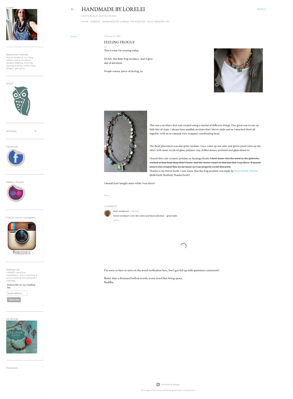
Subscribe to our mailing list (21, 286)
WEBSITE (95, 21)
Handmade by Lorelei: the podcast (124, 21)
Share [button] (74, 36)
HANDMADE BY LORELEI (113, 9)
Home (84, 21)
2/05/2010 (134, 211)
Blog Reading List (158, 21)
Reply (116, 220)
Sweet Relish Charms (246, 170)
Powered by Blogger (170, 384)
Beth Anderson (121, 211)
